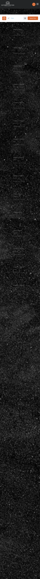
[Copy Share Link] (9, 18)
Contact (17, 39)
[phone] (34, 4)
